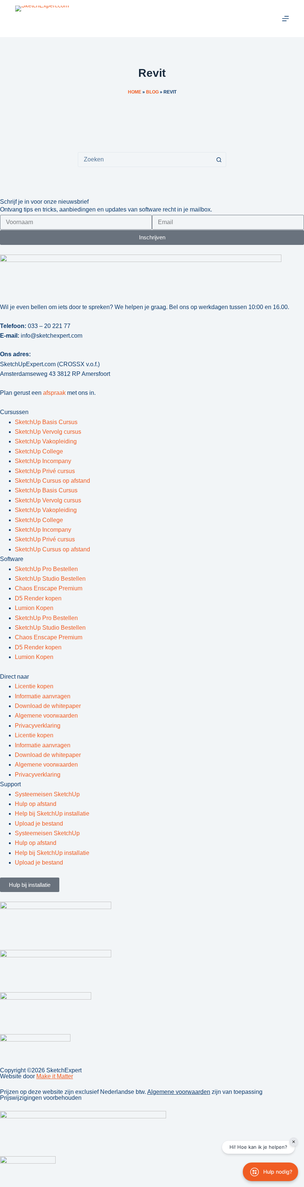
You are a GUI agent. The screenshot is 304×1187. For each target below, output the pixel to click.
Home (134, 92)
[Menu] (285, 18)
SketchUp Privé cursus (45, 471)
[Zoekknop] (219, 160)
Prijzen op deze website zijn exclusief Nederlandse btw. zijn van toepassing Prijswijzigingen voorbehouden (131, 1095)
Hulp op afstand (35, 804)
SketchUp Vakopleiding (46, 441)
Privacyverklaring (37, 725)
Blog (152, 92)
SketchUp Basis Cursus (46, 422)
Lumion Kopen (34, 608)
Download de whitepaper (48, 706)
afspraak (54, 393)
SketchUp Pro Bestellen (46, 569)
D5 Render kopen (38, 598)
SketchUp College (39, 451)
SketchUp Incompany (43, 461)
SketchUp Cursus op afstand (52, 481)
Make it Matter (54, 1076)
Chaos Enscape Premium (48, 588)
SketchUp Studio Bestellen (50, 579)
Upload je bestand (39, 823)
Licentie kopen (34, 686)
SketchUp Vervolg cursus (48, 432)
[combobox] (145, 159)
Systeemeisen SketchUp (47, 794)
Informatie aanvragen (42, 696)
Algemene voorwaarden (46, 715)
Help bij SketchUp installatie (52, 813)
